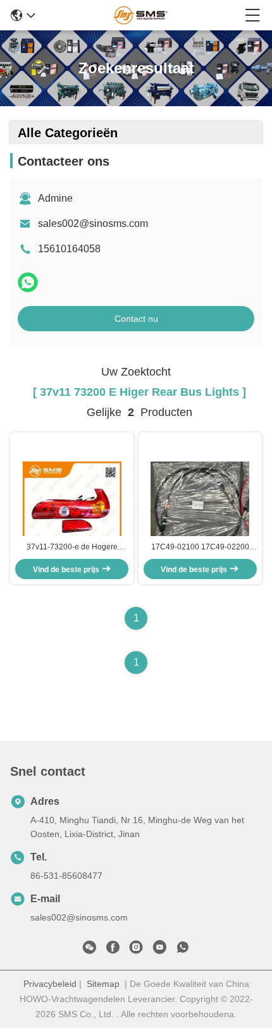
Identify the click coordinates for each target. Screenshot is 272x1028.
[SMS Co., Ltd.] (140, 15)
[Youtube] (159, 950)
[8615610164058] (182, 950)
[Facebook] (112, 950)
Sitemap (103, 984)
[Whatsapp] (27, 282)
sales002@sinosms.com (93, 223)
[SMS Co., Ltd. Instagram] (136, 950)
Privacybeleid (50, 984)
